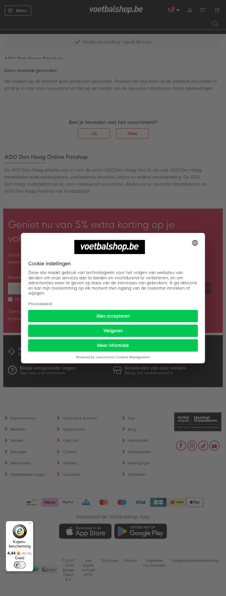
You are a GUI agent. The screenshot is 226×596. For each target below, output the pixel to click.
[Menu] (29, 524)
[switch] (20, 564)
